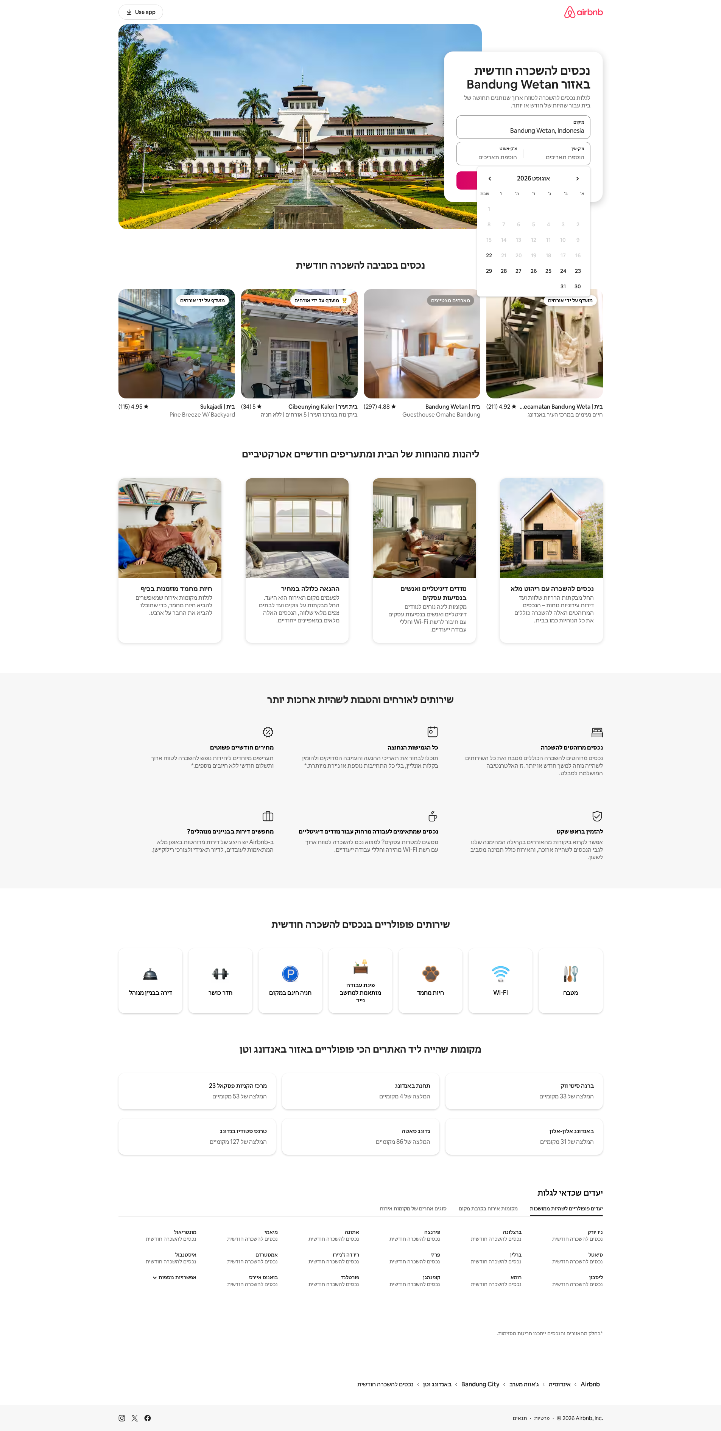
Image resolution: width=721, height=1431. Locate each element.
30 (578, 286)
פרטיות (542, 1418)
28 (504, 271)
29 (489, 271)
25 (548, 271)
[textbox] (556, 157)
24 (563, 271)
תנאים (520, 1418)
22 (489, 255)
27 (518, 271)
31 (563, 286)
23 (578, 271)
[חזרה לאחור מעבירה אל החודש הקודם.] (577, 178)
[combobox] (523, 130)
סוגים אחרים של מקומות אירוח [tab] (413, 1208)
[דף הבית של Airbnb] (583, 12)
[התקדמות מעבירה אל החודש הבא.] (490, 178)
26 (534, 271)
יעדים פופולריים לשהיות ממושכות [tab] (566, 1208)
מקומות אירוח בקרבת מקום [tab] (488, 1208)
